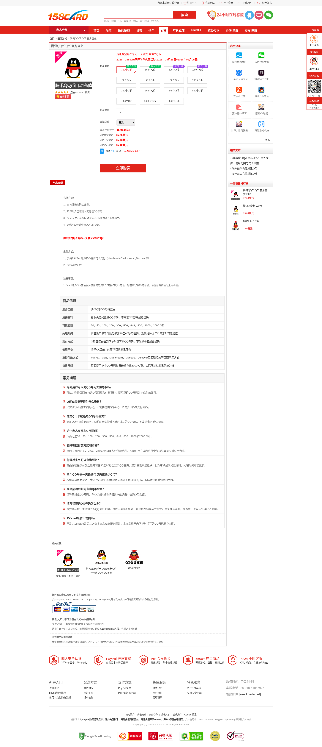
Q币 (120, 21)
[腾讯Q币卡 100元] (101, 557)
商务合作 (153, 714)
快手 (151, 30)
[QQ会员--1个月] (134, 557)
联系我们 (177, 714)
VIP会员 (228, 2)
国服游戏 (62, 38)
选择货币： (106, 121)
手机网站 (210, 2)
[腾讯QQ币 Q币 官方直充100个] (68, 560)
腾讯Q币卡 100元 (252, 205)
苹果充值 (179, 30)
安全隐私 (141, 714)
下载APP (247, 2)
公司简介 (130, 714)
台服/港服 (232, 30)
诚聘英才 (165, 714)
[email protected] (250, 694)
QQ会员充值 (134, 568)
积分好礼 (267, 2)
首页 (96, 30)
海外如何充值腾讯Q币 (244, 168)
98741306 (314, 69)
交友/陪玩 (251, 30)
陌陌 (135, 21)
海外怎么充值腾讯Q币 (244, 173)
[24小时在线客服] (259, 14)
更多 (267, 140)
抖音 (106, 21)
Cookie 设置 (190, 714)
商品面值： (106, 66)
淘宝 (109, 30)
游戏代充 (213, 30)
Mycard (155, 20)
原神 (113, 21)
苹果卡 (127, 21)
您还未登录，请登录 (168, 2)
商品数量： (106, 110)
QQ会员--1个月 (251, 221)
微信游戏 (124, 30)
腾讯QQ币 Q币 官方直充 (68, 576)
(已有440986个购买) (80, 92)
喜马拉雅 (144, 21)
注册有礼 (192, 2)
